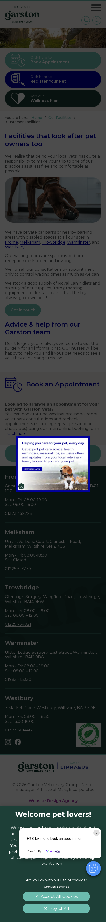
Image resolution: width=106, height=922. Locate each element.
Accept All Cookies (59, 896)
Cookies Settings (56, 886)
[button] (93, 868)
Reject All (59, 908)
